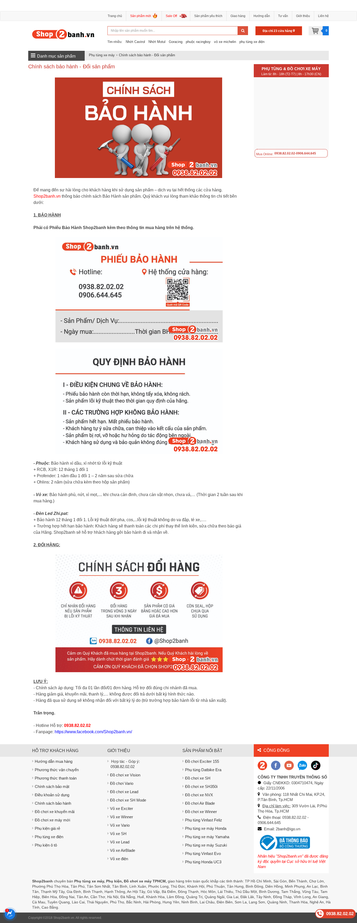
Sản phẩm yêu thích (208, 16)
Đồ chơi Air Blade (200, 803)
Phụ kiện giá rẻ (47, 828)
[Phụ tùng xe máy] (63, 34)
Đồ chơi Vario (121, 783)
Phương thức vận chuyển (57, 770)
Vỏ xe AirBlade (122, 850)
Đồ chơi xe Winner (201, 811)
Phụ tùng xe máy (102, 55)
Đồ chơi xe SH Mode (128, 800)
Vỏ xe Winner (121, 817)
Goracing (175, 42)
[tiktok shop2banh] (315, 765)
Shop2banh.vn (63, 918)
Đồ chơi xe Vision (125, 775)
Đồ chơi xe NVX (199, 795)
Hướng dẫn (262, 16)
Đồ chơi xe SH (197, 778)
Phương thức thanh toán (56, 778)
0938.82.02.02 (123, 766)
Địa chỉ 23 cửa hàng (278, 31)
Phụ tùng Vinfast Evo (203, 853)
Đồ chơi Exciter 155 (202, 761)
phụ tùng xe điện (251, 42)
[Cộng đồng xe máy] (262, 765)
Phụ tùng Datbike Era (203, 770)
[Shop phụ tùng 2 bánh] (275, 765)
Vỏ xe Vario (120, 825)
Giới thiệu (303, 16)
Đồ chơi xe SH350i (201, 786)
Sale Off (171, 16)
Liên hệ (323, 16)
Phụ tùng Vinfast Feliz (203, 820)
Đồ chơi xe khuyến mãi (54, 811)
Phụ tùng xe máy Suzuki (206, 845)
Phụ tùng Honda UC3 (203, 862)
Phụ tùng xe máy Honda (205, 828)
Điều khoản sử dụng (52, 795)
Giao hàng (238, 16)
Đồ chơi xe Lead (124, 791)
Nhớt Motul (156, 42)
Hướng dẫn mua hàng (53, 761)
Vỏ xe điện (119, 859)
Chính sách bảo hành (53, 803)
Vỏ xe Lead (119, 842)
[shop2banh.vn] (289, 765)
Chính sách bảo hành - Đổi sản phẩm (147, 55)
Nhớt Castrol (135, 42)
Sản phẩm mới (140, 16)
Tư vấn (283, 16)
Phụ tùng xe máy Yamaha (207, 837)
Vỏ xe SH (118, 833)
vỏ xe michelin (225, 42)
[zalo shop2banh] (302, 765)
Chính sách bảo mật (52, 786)
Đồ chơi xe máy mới (52, 820)
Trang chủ (115, 16)
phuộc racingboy (198, 42)
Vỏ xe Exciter (121, 808)
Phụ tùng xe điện (49, 837)
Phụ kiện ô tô (46, 845)
